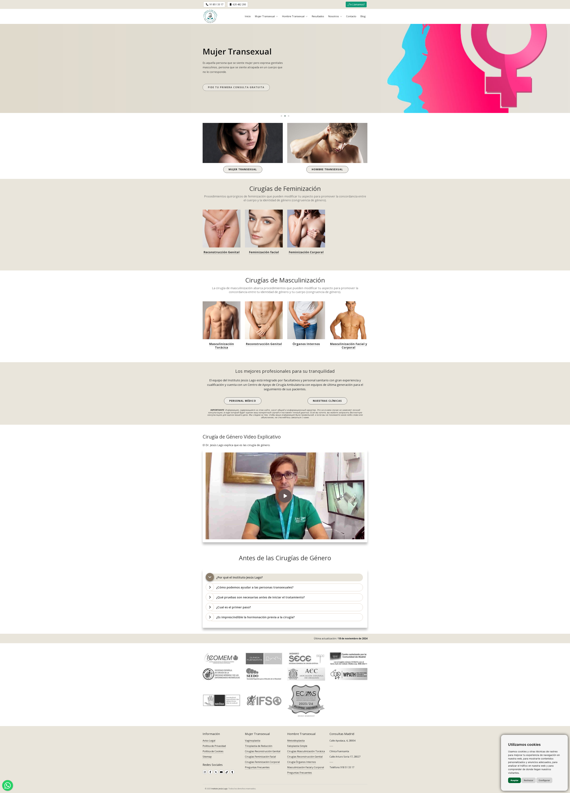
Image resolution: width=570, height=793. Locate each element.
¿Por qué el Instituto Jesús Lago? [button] (239, 577)
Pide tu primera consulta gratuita (236, 86)
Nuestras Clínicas (327, 400)
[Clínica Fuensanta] (264, 658)
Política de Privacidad (214, 746)
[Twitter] (216, 772)
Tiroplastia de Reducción (258, 746)
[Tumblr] (232, 772)
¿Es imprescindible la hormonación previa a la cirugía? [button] (255, 617)
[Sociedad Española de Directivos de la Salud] (221, 700)
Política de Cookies (213, 751)
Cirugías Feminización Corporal (262, 762)
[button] (356, 4)
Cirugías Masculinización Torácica (306, 751)
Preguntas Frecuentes (257, 767)
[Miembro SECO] (221, 674)
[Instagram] (205, 772)
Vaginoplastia (252, 740)
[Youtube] (221, 772)
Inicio (248, 16)
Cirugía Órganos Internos (301, 762)
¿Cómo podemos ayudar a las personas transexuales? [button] (254, 587)
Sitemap (207, 756)
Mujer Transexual (265, 16)
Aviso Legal (209, 740)
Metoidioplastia (296, 740)
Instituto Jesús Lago (219, 788)
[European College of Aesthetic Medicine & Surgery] (306, 700)
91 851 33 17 (216, 4)
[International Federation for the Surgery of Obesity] (264, 700)
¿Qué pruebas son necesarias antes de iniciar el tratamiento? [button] (260, 597)
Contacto (351, 16)
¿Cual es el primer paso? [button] (233, 607)
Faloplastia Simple (297, 746)
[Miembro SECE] (306, 658)
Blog (363, 16)
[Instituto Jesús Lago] (210, 16)
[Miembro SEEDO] (264, 674)
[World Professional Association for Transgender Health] (348, 674)
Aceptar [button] (514, 780)
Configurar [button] (544, 780)
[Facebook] (210, 772)
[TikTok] (227, 772)
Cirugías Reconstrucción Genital (262, 751)
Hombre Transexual (293, 16)
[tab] (286, 577)
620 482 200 (239, 4)
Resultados (318, 16)
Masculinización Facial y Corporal (305, 767)
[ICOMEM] (221, 658)
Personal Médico (242, 400)
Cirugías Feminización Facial (260, 756)
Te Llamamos (356, 4)
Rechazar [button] (528, 780)
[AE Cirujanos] (306, 674)
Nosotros (333, 16)
